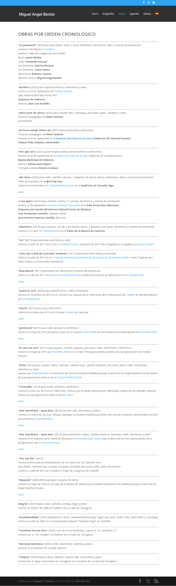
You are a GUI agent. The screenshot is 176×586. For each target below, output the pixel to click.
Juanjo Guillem (146, 244)
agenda (134, 14)
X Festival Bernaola (49, 442)
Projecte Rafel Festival (69, 377)
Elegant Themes (43, 581)
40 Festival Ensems (49, 230)
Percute (69, 312)
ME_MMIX (67, 395)
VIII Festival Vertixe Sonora (59, 185)
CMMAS (130, 294)
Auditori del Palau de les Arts (74, 138)
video (21, 192)
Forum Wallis (89, 332)
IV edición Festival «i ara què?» (63, 205)
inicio (95, 14)
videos (147, 14)
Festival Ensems (63, 91)
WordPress (83, 581)
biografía (108, 14)
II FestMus (48, 49)
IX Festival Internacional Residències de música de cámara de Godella (90, 257)
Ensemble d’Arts (31, 298)
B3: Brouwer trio (134, 275)
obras (121, 14)
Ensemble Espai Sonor (88, 438)
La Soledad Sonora (68, 244)
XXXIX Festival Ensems (64, 275)
